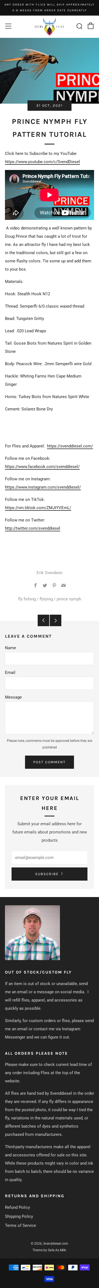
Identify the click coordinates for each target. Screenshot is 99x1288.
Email (10, 672)
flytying (46, 599)
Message (13, 697)
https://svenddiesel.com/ (70, 446)
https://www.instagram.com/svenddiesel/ (43, 487)
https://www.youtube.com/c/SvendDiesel (42, 161)
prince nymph (69, 599)
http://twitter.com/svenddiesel (32, 528)
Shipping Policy (19, 1216)
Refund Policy (17, 1207)
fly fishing (27, 599)
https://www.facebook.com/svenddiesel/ (42, 466)
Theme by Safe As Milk (49, 1250)
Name (10, 647)
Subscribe (47, 874)
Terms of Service (20, 1225)
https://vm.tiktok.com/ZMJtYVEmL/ (38, 507)
